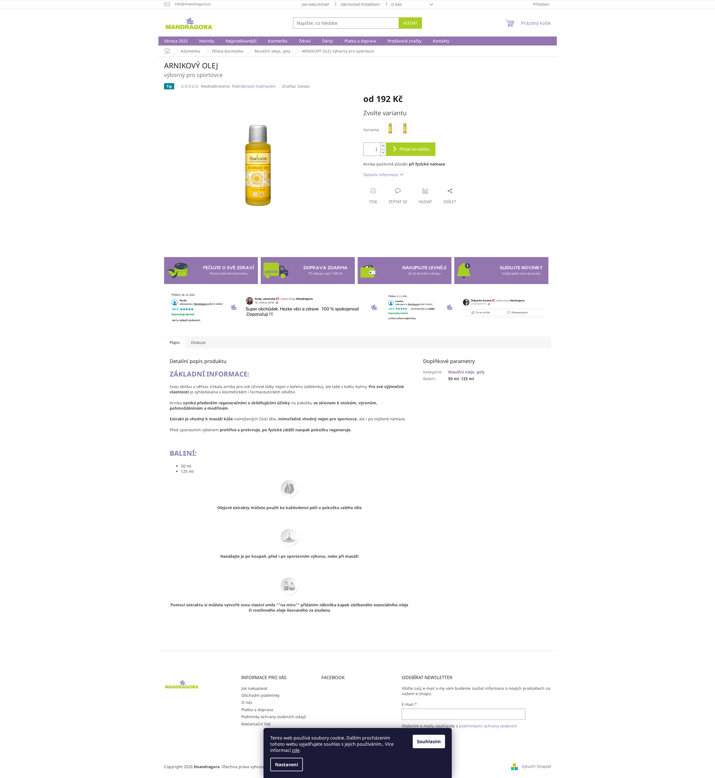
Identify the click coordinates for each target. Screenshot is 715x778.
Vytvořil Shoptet (536, 766)
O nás (396, 4)
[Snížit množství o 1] (383, 152)
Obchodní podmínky (360, 4)
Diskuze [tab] (198, 342)
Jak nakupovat (315, 4)
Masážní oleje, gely (466, 372)
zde (295, 750)
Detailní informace (380, 174)
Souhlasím (429, 741)
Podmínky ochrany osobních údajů (273, 716)
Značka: (296, 86)
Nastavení (286, 764)
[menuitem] (175, 41)
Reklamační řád (256, 724)
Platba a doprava (257, 709)
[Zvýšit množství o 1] (383, 146)
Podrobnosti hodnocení (254, 86)
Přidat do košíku (415, 149)
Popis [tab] (175, 342)
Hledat (410, 23)
